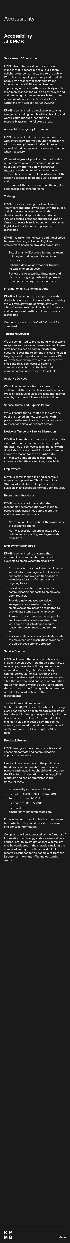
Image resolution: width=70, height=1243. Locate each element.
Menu (62, 1237)
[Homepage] (8, 1235)
